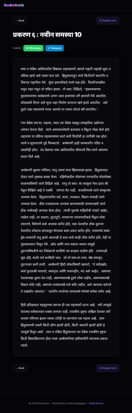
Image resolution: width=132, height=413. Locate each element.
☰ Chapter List (107, 20)
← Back (20, 20)
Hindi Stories (96, 403)
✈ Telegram (54, 48)
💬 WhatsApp (33, 48)
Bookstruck (14, 5)
